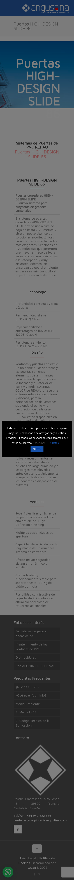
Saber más (39, 442)
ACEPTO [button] (37, 448)
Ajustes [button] (54, 442)
